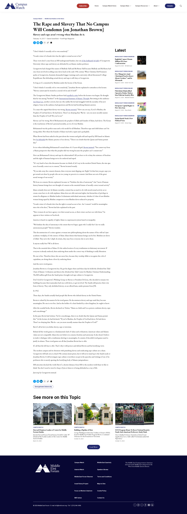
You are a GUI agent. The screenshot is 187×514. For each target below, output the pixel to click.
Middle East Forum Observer (124, 56)
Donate (170, 6)
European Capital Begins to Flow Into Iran (124, 106)
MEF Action (78, 498)
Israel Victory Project (81, 483)
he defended (40, 139)
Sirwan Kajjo (128, 123)
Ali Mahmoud (128, 66)
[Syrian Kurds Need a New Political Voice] (141, 119)
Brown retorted (71, 109)
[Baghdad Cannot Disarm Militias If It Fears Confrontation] (141, 60)
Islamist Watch (79, 469)
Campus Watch (37, 18)
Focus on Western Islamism (83, 491)
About (155, 6)
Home (97, 6)
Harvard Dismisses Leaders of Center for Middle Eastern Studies (50, 431)
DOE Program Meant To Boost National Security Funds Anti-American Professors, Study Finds (132, 431)
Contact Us (100, 498)
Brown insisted (88, 147)
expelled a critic (72, 95)
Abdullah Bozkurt (129, 97)
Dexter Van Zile (129, 82)
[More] (130, 6)
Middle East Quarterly (104, 462)
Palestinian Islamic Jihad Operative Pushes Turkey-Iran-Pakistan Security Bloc (124, 93)
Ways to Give (101, 483)
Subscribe (83, 6)
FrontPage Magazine (67, 39)
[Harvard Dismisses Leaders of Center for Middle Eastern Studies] (52, 414)
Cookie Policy (101, 491)
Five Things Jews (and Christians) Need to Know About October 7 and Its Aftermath (124, 77)
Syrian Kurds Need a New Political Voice (124, 119)
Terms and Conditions (104, 476)
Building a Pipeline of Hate (83, 430)
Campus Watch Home (109, 6)
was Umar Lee (38, 102)
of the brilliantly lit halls (90, 61)
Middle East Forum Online (124, 71)
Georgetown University (43, 387)
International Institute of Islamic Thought (74, 98)
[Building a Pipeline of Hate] (93, 414)
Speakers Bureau (102, 469)
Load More (93, 447)
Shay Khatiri (128, 110)
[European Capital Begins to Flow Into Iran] (141, 106)
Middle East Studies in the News (54, 18)
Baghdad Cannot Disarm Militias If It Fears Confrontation (123, 61)
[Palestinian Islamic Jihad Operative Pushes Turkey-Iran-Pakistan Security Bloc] (141, 92)
